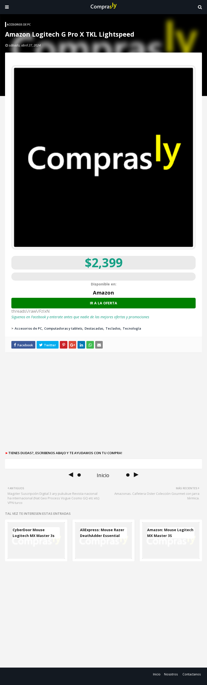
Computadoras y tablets (63, 328)
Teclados (113, 328)
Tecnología (132, 328)
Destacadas (94, 328)
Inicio (157, 674)
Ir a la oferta (103, 303)
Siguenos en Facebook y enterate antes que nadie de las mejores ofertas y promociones (80, 316)
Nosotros (171, 674)
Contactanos (192, 674)
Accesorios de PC (28, 328)
